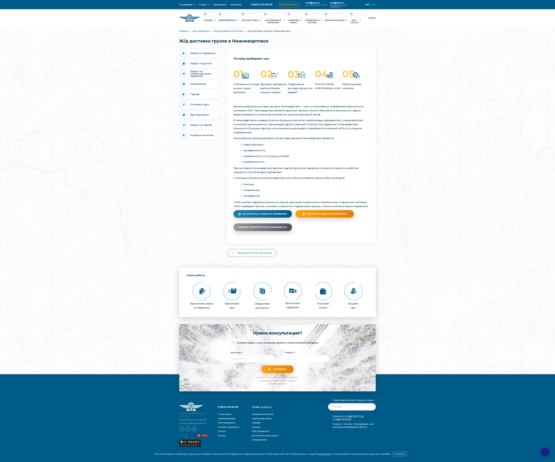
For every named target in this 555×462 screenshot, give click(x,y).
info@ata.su (312, 2)
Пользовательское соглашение (192, 420)
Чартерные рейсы (293, 21)
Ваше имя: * (236, 352)
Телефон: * (290, 352)
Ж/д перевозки (200, 31)
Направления (259, 439)
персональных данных (269, 380)
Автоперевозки (226, 422)
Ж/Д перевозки (260, 431)
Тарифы (208, 20)
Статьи (221, 431)
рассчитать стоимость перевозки (264, 214)
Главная (183, 31)
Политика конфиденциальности (192, 423)
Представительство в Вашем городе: (353, 400)
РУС (367, 4)
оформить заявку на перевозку (326, 214)
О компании (186, 4)
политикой (324, 454)
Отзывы (256, 427)
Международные (335, 20)
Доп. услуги (354, 21)
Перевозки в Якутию (312, 21)
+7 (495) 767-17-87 (341, 419)
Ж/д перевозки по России (228, 31)
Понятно (399, 454)
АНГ (373, 4)
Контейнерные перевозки (273, 21)
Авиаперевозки (227, 20)
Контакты (236, 4)
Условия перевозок (228, 427)
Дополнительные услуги (265, 435)
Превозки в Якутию (263, 414)
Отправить (279, 369)
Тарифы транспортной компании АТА (262, 227)
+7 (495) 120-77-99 (353, 416)
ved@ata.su (337, 2)
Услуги (203, 4)
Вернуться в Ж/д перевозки (255, 253)
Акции (221, 435)
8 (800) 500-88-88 (262, 4)
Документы (220, 4)
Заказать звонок (288, 5)
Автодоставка (250, 20)
